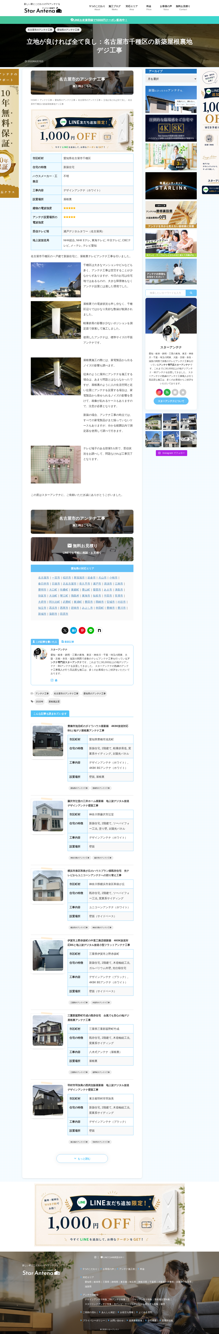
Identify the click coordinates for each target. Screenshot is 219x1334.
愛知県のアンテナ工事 (94, 693)
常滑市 (119, 595)
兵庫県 (170, 1281)
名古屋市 (43, 577)
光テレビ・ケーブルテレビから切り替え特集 (136, 1304)
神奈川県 (142, 1281)
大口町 (53, 589)
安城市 (111, 601)
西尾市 (64, 607)
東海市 (86, 595)
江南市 (119, 583)
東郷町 (75, 589)
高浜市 (53, 607)
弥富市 (42, 595)
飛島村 (75, 595)
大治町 (53, 595)
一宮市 (56, 577)
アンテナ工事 (42, 693)
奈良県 (188, 1281)
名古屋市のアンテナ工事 (66, 693)
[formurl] (175, 392)
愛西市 (97, 589)
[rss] (167, 392)
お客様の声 (108, 1269)
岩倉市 (91, 577)
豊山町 (86, 589)
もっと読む (84, 1158)
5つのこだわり (90, 1269)
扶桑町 (64, 589)
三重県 (106, 1281)
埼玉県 (132, 1281)
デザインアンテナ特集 (96, 1299)
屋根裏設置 (54, 701)
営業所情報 (167, 1320)
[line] (90, 630)
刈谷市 (122, 601)
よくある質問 (145, 1312)
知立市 (42, 607)
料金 (142, 1269)
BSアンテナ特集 (117, 1299)
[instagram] (52, 680)
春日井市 (43, 583)
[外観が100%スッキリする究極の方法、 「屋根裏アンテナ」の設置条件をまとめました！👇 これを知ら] (189, 421)
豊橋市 (111, 607)
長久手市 (84, 583)
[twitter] (65, 630)
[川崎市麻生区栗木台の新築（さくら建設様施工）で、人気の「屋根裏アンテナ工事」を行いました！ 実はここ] (153, 439)
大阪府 (161, 1281)
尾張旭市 (79, 577)
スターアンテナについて (171, 401)
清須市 (108, 583)
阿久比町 (54, 601)
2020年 (39, 701)
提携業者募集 (135, 1320)
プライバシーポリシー (94, 1320)
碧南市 (75, 607)
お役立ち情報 (126, 1312)
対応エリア (88, 1277)
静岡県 (115, 1281)
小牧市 (113, 577)
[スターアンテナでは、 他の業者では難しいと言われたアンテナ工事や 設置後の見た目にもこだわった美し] (153, 421)
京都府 (179, 1281)
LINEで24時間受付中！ (114, 1257)
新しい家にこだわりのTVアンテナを (40, 1265)
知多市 (97, 595)
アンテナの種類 (90, 1294)
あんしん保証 (108, 1312)
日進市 (56, 583)
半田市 (108, 595)
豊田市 (89, 601)
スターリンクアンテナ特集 (98, 1304)
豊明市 (42, 589)
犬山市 (102, 577)
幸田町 (100, 607)
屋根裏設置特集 (162, 1299)
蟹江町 (64, 595)
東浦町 (78, 601)
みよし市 (87, 607)
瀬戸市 (97, 583)
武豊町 (67, 601)
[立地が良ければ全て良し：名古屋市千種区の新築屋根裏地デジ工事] (73, 630)
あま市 (108, 589)
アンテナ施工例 (127, 1269)
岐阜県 (97, 1281)
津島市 (119, 589)
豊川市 (122, 607)
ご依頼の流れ (89, 1312)
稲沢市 (67, 577)
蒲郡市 (53, 613)
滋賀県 (88, 1286)
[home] (56, 680)
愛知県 (88, 1281)
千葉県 (152, 1281)
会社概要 (152, 1320)
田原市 (64, 613)
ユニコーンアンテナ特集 (140, 1299)
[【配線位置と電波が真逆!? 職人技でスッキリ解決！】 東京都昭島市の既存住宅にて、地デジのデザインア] (171, 439)
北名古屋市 (69, 583)
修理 (162, 1304)
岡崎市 (100, 601)
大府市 (42, 601)
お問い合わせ (117, 1320)
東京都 (123, 1281)
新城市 (42, 613)
